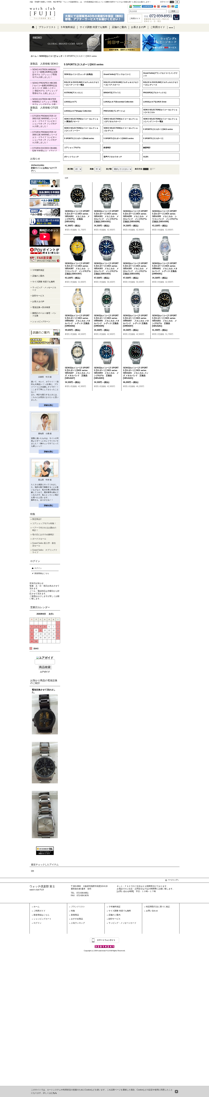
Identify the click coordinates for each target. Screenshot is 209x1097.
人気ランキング (78, 923)
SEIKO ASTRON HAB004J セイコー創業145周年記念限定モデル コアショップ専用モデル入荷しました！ (44, 73)
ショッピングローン (41, 321)
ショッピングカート (42, 919)
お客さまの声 (38, 301)
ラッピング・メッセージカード (44, 288)
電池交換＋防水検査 (41, 307)
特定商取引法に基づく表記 (158, 906)
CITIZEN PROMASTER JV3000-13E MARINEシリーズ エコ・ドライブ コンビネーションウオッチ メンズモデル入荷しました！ (44, 137)
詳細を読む (48, 405)
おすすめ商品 (77, 919)
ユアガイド (45, 672)
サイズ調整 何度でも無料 (43, 282)
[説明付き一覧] (153, 169)
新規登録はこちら (41, 573)
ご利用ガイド (39, 911)
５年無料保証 (38, 270)
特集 (73, 911)
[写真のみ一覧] (146, 169)
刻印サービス (38, 296)
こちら (54, 1093)
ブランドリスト (78, 906)
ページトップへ (173, 880)
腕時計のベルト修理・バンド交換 (44, 314)
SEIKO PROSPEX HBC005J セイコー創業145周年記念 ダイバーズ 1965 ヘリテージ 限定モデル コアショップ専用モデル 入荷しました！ (44, 88)
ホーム (36, 906)
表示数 (70, 169)
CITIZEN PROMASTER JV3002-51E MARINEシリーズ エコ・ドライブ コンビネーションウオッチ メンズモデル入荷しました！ (44, 121)
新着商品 (75, 915)
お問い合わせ (152, 911)
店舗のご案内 (38, 276)
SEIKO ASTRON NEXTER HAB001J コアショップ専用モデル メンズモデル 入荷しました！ (44, 103)
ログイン (38, 568)
